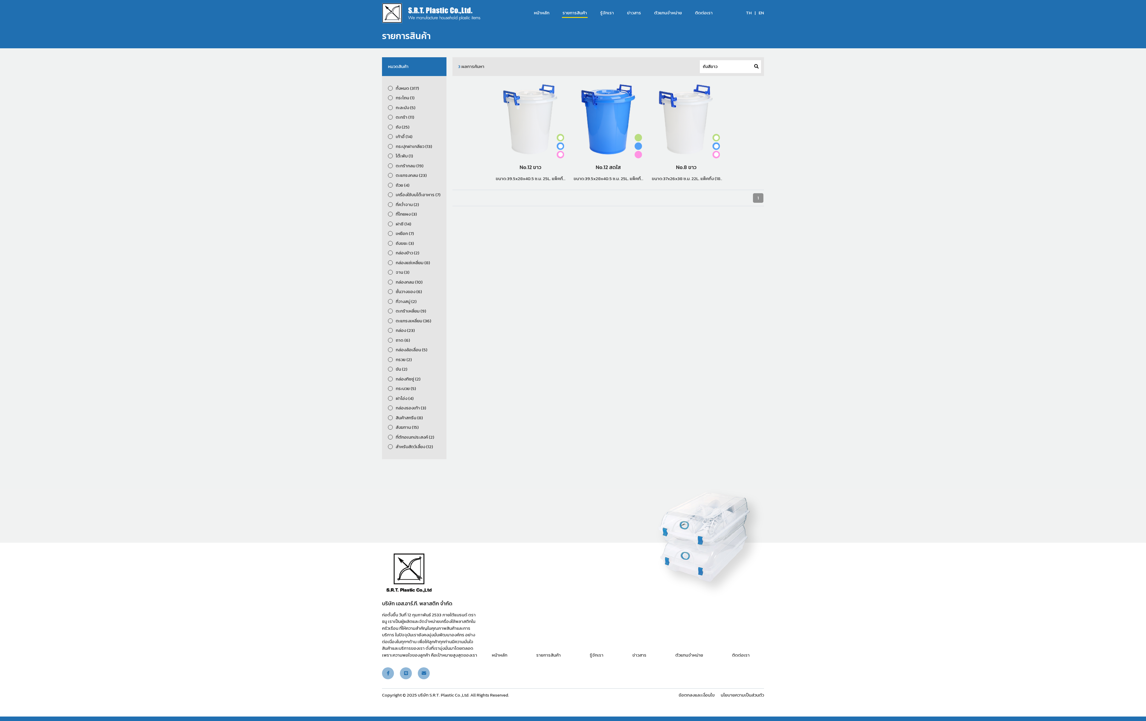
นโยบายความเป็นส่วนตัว (742, 694)
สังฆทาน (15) (407, 427)
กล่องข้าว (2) (407, 253)
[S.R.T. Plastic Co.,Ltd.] (431, 13)
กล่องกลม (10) (409, 282)
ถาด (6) (403, 340)
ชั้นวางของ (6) (409, 291)
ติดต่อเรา (704, 13)
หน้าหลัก (541, 13)
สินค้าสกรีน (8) (409, 417)
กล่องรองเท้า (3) (411, 408)
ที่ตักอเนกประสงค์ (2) (415, 437)
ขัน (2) (401, 369)
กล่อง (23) (405, 330)
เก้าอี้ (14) (404, 136)
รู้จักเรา (607, 13)
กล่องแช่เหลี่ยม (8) (413, 262)
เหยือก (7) (405, 233)
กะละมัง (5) (405, 107)
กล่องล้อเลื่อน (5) (411, 349)
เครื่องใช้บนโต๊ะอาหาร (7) (418, 194)
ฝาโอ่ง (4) (405, 398)
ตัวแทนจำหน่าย (668, 13)
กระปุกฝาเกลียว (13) (414, 146)
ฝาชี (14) (403, 224)
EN (761, 13)
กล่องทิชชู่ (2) (408, 379)
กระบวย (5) (406, 388)
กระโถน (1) (405, 98)
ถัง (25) (402, 127)
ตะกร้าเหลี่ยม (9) (411, 311)
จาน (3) (402, 272)
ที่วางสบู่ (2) (406, 301)
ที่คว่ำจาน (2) (407, 204)
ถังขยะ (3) (405, 243)
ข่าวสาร (634, 13)
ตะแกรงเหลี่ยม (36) (413, 321)
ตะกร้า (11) (405, 117)
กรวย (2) (404, 359)
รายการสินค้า (575, 13)
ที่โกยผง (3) (406, 214)
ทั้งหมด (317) (407, 88)
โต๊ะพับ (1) (404, 156)
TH (749, 13)
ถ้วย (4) (402, 185)
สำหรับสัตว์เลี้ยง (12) (414, 446)
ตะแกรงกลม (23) (411, 175)
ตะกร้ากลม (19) (409, 166)
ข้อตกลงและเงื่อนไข (697, 694)
